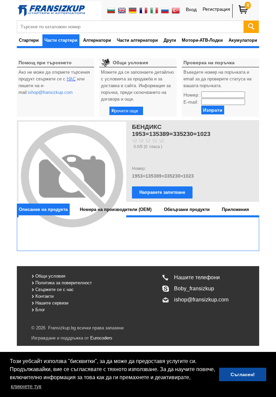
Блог (40, 309)
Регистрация (216, 9)
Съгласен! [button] (243, 374)
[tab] (43, 209)
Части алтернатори (137, 40)
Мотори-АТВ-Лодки (202, 40)
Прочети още (124, 110)
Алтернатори (97, 40)
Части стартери (60, 40)
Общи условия (50, 276)
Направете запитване (162, 192)
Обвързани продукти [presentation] (187, 209)
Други (170, 40)
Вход (191, 9)
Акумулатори (243, 40)
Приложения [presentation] (235, 209)
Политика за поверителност (63, 282)
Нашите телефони (197, 277)
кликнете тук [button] (26, 386)
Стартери (29, 40)
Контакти (44, 296)
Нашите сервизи (51, 302)
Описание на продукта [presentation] (43, 209)
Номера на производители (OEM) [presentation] (115, 209)
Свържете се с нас (54, 289)
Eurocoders (100, 337)
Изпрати (212, 110)
